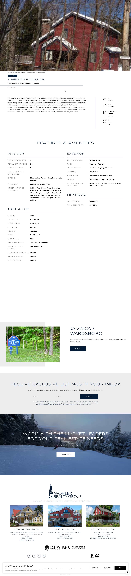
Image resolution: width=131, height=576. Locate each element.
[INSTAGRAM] (34, 556)
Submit (89, 397)
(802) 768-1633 (65, 536)
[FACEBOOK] (29, 556)
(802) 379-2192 (103, 536)
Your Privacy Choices (65, 574)
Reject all (95, 568)
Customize (107, 568)
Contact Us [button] (65, 454)
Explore (78, 349)
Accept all (120, 568)
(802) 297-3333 (26, 538)
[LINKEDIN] (39, 556)
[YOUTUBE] (44, 556)
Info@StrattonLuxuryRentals (103, 538)
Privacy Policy (86, 404)
